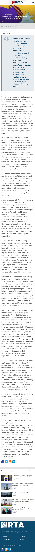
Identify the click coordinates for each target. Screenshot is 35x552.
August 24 (16, 487)
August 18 (16, 511)
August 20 (16, 494)
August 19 (16, 502)
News (5, 537)
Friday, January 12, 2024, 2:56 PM (12, 21)
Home (2, 25)
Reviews (21, 539)
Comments (6, 539)
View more (31, 471)
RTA (25, 21)
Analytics (8, 25)
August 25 (16, 478)
